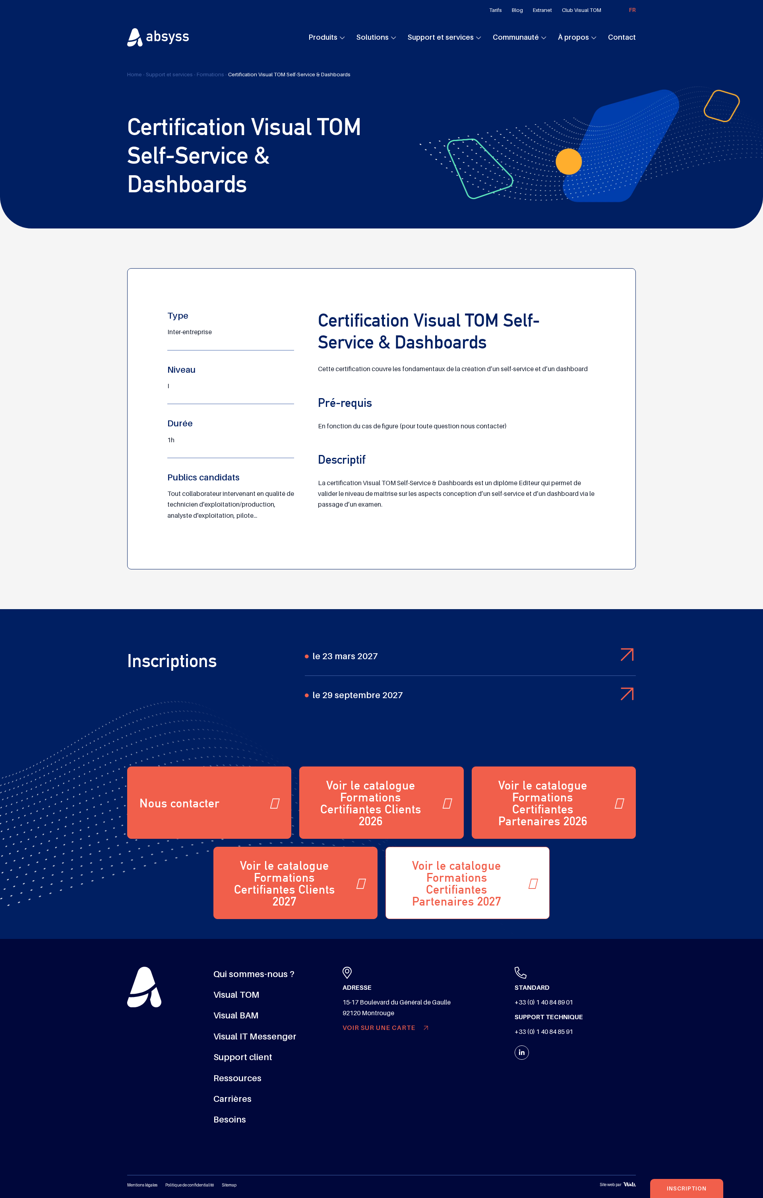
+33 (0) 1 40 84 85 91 (544, 1031)
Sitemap (229, 1185)
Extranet (542, 10)
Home (134, 74)
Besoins (229, 1119)
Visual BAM (236, 1015)
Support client (242, 1057)
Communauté (516, 37)
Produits (322, 37)
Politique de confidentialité (189, 1185)
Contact (622, 37)
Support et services (441, 37)
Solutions (372, 37)
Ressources (237, 1078)
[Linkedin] (522, 1052)
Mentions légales (142, 1185)
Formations (210, 74)
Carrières (232, 1099)
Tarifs (495, 10)
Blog (517, 10)
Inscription (687, 1188)
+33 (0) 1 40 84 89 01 (544, 1002)
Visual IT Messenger (254, 1036)
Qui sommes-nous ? (253, 974)
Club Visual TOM (581, 10)
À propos (573, 37)
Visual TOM (236, 995)
